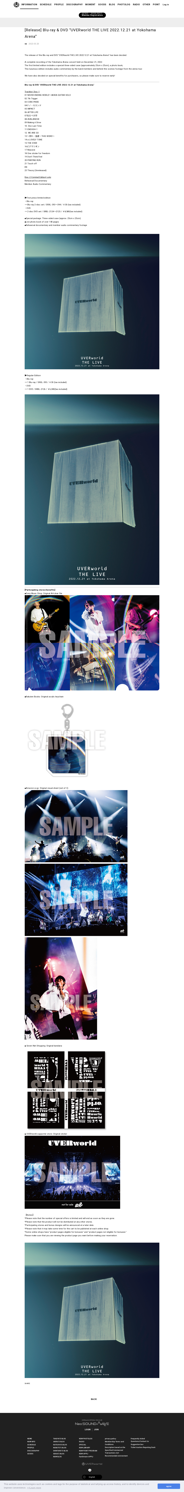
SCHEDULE (46, 4)
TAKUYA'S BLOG (59, 1439)
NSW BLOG (57, 1457)
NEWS (85, 13)
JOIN (96, 1429)
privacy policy (110, 1439)
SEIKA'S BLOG (58, 1454)
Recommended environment (116, 1456)
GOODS (102, 4)
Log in (166, 4)
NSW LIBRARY (84, 1448)
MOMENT (90, 4)
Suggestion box (137, 1444)
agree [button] (169, 1486)
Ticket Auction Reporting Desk (143, 1447)
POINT (156, 4)
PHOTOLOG (124, 4)
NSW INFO (96, 13)
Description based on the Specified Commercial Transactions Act (115, 1450)
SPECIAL (82, 1445)
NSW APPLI (83, 1454)
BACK (94, 1399)
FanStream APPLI (86, 1457)
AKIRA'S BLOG (59, 1442)
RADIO (136, 4)
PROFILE (59, 4)
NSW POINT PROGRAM (88, 1451)
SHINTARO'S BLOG (60, 1451)
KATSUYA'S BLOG (60, 1445)
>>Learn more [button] (34, 1488)
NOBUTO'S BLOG (59, 1448)
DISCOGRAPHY (74, 4)
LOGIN (88, 1429)
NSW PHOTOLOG (85, 1439)
